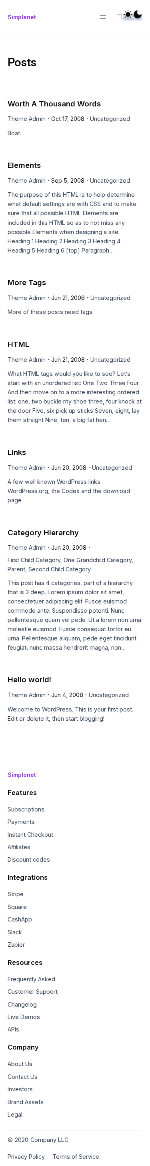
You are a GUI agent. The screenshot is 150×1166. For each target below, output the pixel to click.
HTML (18, 344)
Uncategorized (110, 118)
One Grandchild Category (98, 559)
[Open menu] (103, 17)
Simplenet (22, 17)
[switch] (119, 16)
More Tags (27, 282)
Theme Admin (27, 118)
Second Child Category (59, 569)
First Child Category (34, 559)
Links (17, 452)
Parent (16, 569)
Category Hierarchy (43, 532)
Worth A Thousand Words (54, 103)
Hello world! (29, 679)
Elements (24, 165)
